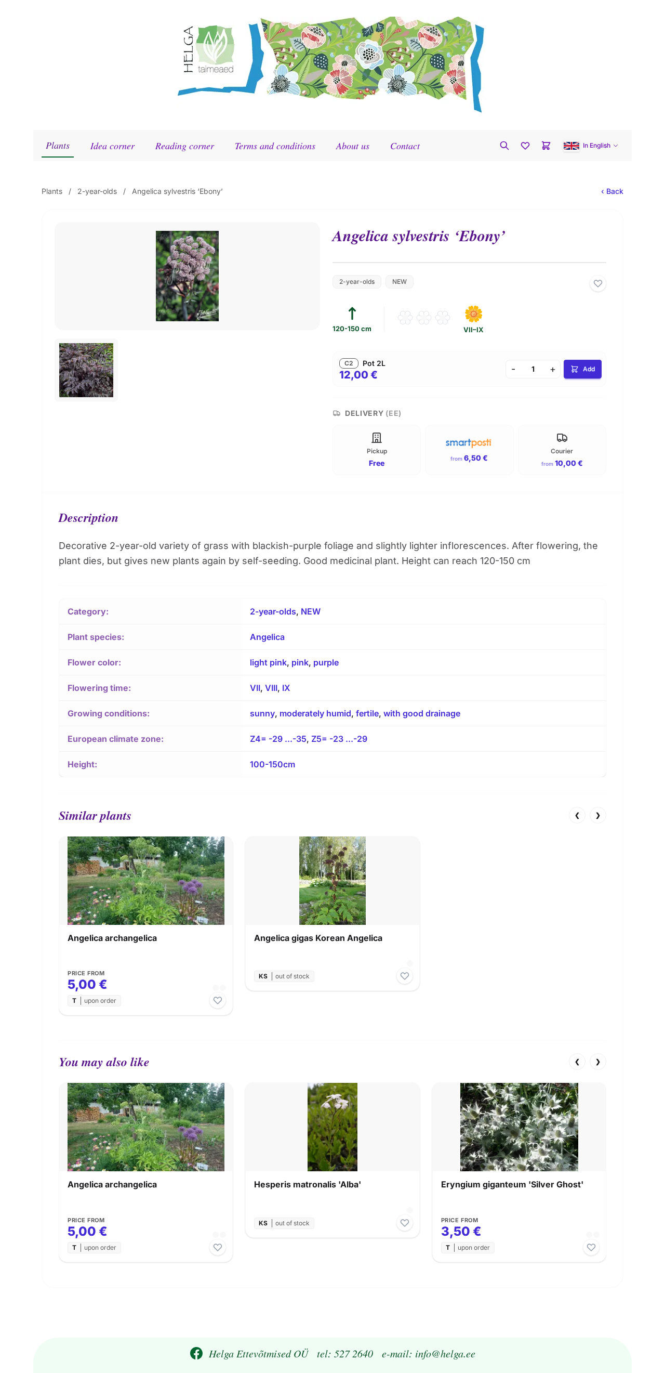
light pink (268, 662)
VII (255, 688)
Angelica (267, 637)
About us (352, 145)
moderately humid (315, 713)
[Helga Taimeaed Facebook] (196, 1353)
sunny (262, 713)
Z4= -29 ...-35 (278, 739)
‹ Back (612, 191)
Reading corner (184, 145)
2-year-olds (97, 191)
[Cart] (546, 145)
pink (300, 662)
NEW (399, 281)
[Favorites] (525, 145)
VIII (271, 688)
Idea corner (112, 145)
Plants (58, 145)
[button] (591, 145)
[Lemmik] (598, 283)
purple (326, 662)
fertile (367, 713)
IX (286, 688)
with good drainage (421, 713)
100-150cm (272, 764)
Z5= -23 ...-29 (339, 739)
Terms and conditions (275, 145)
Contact (405, 145)
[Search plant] (504, 145)
